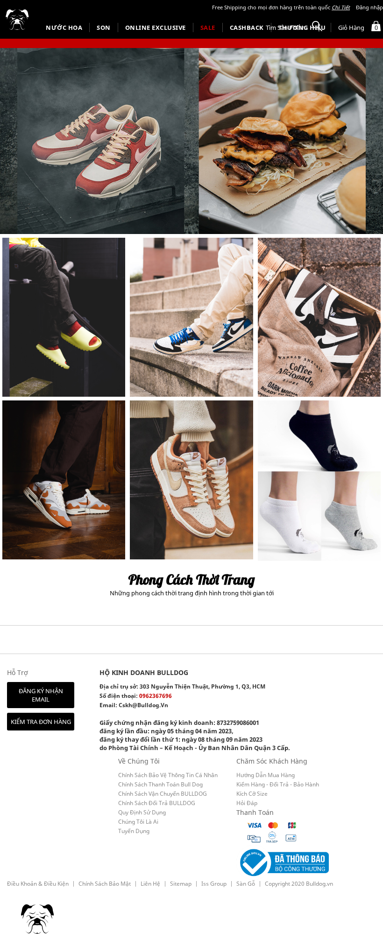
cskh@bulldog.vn (143, 705)
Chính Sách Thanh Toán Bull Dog (160, 784)
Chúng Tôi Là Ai (138, 822)
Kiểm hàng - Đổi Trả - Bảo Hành (277, 784)
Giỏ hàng (358, 27)
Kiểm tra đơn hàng (41, 721)
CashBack (247, 27)
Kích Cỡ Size (252, 794)
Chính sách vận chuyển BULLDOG (162, 794)
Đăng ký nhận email (41, 695)
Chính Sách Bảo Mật (104, 884)
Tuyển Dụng (133, 831)
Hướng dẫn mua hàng (265, 775)
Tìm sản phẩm (285, 27)
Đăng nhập (369, 7)
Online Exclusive (155, 27)
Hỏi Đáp (246, 803)
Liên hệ (150, 884)
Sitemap (181, 884)
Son (104, 27)
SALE (207, 27)
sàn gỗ (245, 884)
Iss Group (214, 884)
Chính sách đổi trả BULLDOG (156, 803)
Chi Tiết (341, 7)
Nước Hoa (64, 27)
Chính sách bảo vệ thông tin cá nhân (168, 775)
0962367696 (155, 696)
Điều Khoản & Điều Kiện (38, 884)
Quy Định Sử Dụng (142, 812)
